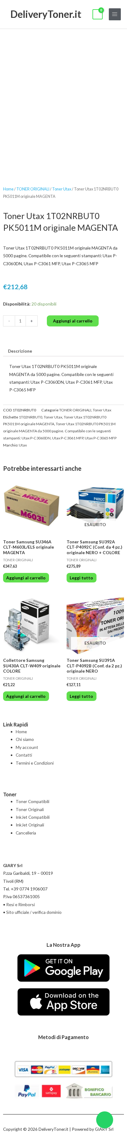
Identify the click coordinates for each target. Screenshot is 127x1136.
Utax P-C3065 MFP (101, 438)
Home (8, 189)
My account (27, 747)
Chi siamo (25, 739)
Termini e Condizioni (35, 763)
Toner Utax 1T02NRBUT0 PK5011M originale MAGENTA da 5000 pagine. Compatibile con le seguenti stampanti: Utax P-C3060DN (59, 431)
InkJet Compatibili (33, 817)
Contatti (24, 755)
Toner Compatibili (32, 801)
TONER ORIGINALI (32, 189)
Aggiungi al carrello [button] (26, 577)
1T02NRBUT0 (30, 417)
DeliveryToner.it (45, 14)
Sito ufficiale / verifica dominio (34, 912)
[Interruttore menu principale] (115, 14)
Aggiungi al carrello (72, 320)
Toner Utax (61, 189)
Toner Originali (30, 809)
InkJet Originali (30, 824)
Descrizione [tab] (20, 351)
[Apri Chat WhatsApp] (104, 1119)
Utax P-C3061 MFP (67, 438)
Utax (23, 445)
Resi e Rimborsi (20, 904)
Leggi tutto (81, 577)
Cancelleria (26, 832)
